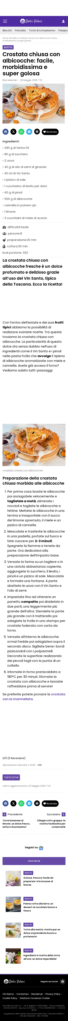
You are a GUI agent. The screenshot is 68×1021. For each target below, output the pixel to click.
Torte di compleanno (42, 30)
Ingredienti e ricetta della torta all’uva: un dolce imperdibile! (41, 957)
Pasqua (62, 30)
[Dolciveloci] (31, 21)
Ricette (13, 38)
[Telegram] (29, 132)
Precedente (15, 814)
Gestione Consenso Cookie (35, 998)
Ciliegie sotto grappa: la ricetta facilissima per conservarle (51, 823)
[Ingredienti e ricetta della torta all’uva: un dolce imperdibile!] (13, 957)
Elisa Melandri (10, 80)
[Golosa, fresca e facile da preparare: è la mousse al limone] (13, 882)
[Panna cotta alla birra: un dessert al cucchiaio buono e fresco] (13, 908)
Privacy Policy (53, 994)
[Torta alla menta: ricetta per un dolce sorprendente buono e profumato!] (13, 934)
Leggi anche (34, 861)
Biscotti (7, 30)
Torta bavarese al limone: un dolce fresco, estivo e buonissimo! (16, 823)
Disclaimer (37, 994)
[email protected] (56, 1006)
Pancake (20, 30)
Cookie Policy (10, 998)
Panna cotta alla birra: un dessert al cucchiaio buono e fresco (40, 907)
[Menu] (5, 21)
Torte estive (11, 777)
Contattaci (22, 994)
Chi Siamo (8, 994)
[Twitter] (13, 132)
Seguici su (31, 847)
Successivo (53, 814)
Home (5, 38)
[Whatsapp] (21, 132)
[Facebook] (6, 132)
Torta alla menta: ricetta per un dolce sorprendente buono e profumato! (41, 933)
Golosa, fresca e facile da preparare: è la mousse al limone (38, 881)
